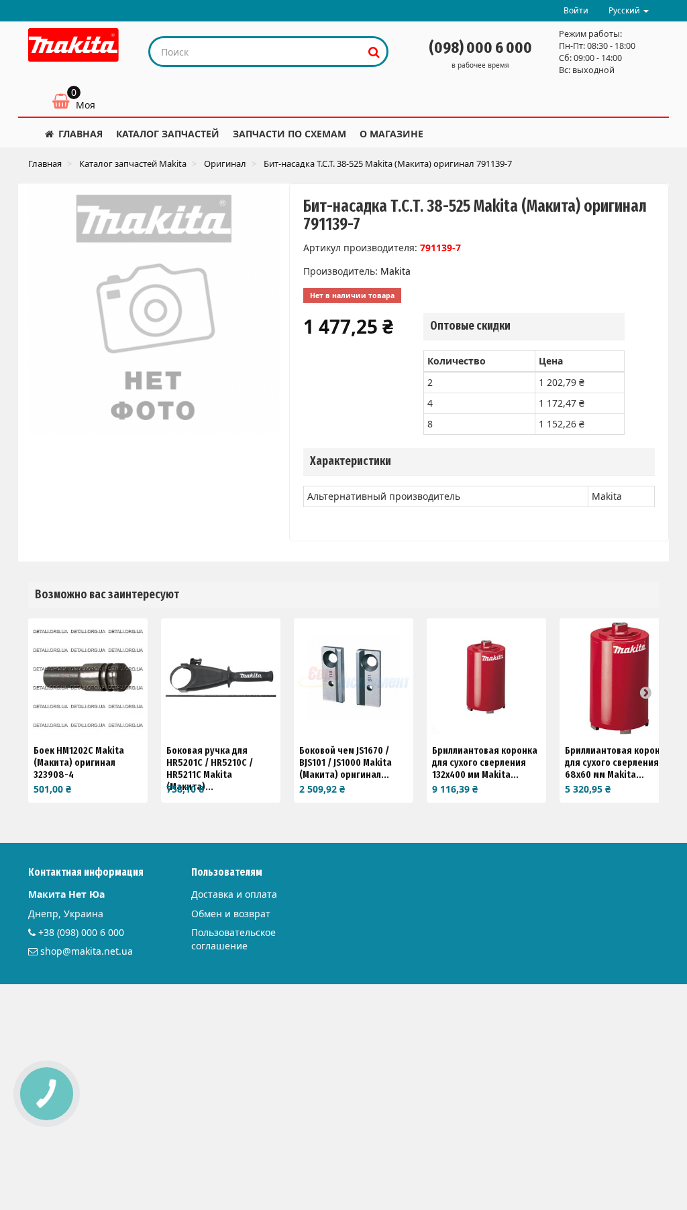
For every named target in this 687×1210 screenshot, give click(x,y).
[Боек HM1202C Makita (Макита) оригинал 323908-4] (88, 678)
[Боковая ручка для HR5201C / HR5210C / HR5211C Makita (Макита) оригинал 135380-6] (220, 678)
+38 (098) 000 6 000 (81, 932)
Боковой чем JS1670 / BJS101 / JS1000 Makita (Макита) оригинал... (345, 762)
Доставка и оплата (234, 894)
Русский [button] (625, 10)
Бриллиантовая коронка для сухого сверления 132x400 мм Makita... (484, 762)
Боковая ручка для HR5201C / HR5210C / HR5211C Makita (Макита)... (209, 768)
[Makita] (73, 45)
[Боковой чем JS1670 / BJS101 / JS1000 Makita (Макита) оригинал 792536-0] (353, 678)
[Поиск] (374, 51)
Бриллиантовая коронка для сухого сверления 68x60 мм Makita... (617, 762)
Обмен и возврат (230, 913)
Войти (576, 10)
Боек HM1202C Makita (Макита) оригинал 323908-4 (79, 762)
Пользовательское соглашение (233, 939)
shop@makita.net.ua (86, 951)
